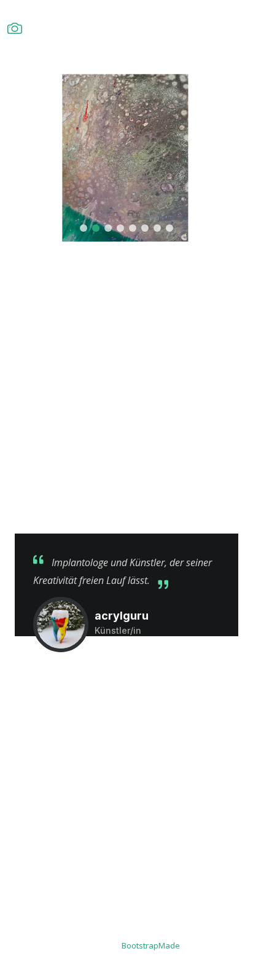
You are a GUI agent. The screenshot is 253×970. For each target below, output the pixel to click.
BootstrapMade (151, 945)
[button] (83, 228)
